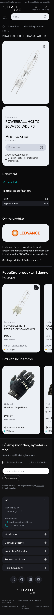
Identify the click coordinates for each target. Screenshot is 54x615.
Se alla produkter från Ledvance (20, 260)
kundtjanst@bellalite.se (20, 522)
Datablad (12, 181)
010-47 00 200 (16, 525)
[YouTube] (38, 579)
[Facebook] (21, 579)
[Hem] (3, 26)
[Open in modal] (44, 46)
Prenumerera (11, 478)
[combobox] (30, 16)
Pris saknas (14, 147)
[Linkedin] (30, 579)
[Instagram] (13, 579)
